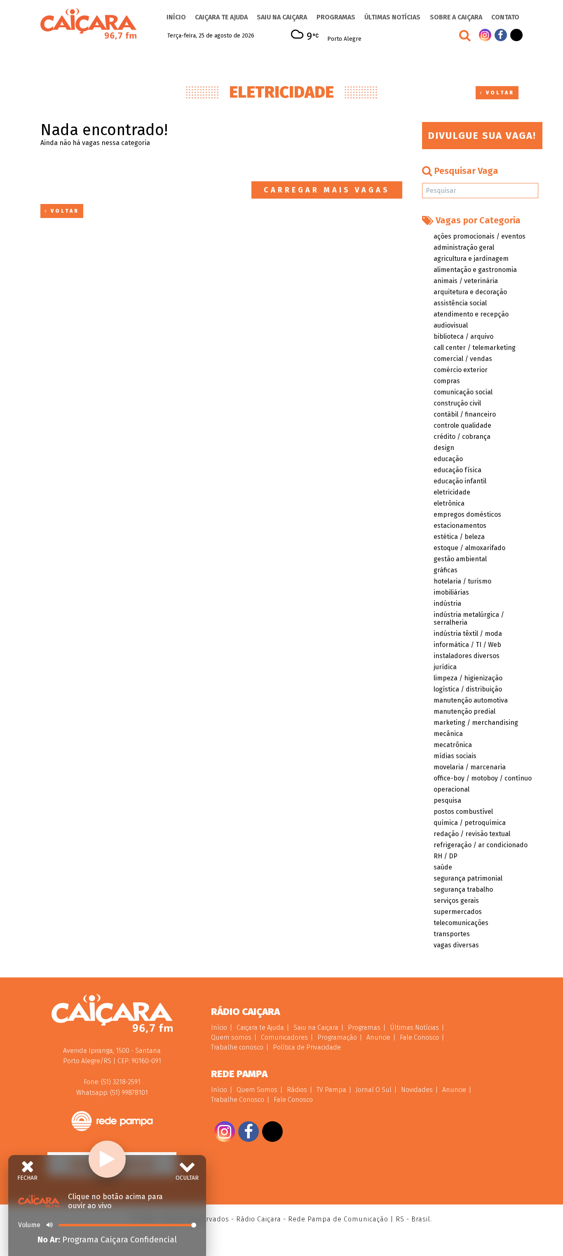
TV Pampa (331, 1090)
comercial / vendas (463, 359)
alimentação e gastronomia (475, 270)
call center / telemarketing (475, 347)
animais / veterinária (466, 281)
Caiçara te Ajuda (221, 17)
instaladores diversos (467, 656)
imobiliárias (451, 592)
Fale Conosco (419, 1037)
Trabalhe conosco (237, 1047)
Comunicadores (284, 1037)
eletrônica (449, 503)
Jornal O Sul (374, 1090)
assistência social (460, 303)
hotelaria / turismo (462, 581)
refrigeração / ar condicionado (481, 845)
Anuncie (378, 1037)
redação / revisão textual (472, 834)
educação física (457, 470)
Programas (336, 17)
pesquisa (447, 800)
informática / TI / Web (467, 645)
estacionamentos (460, 526)
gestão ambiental (460, 559)
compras (447, 381)
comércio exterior (461, 370)
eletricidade (452, 492)
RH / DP (445, 856)
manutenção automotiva (471, 700)
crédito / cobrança (462, 437)
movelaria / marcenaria (470, 767)
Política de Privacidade (307, 1047)
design (444, 448)
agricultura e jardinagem (471, 258)
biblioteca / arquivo (463, 336)
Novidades (417, 1090)
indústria (447, 603)
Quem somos (231, 1037)
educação (448, 459)
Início (176, 17)
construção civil (457, 403)
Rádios (297, 1090)
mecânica (448, 734)
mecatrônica (453, 745)
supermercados (458, 912)
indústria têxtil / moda (468, 633)
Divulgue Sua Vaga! (482, 135)
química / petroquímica (470, 823)
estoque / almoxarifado (469, 548)
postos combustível (463, 811)
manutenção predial (464, 711)
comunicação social (463, 392)
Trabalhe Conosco (237, 1100)
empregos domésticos (467, 514)
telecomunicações (461, 923)
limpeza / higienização (468, 678)
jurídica (445, 667)
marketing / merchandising (476, 722)
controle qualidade (462, 425)
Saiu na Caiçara (282, 17)
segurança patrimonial (468, 878)
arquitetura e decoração (470, 292)
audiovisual (451, 325)
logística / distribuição (468, 689)
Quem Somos (257, 1090)
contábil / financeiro (465, 414)
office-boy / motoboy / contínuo (483, 778)
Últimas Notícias (392, 17)
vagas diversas (456, 945)
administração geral (464, 247)
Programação (337, 1037)
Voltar (498, 93)
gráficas (445, 570)
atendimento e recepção (471, 314)
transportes (452, 934)
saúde (443, 867)
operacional (451, 789)
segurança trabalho (463, 889)
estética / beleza (459, 537)
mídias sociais (455, 756)
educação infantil (460, 481)
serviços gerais (456, 901)
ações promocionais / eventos (479, 236)
